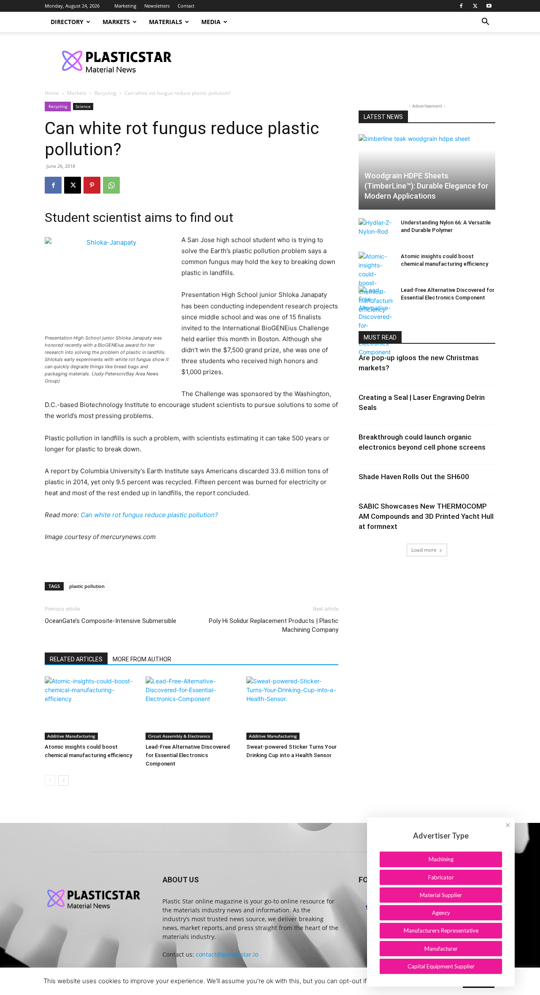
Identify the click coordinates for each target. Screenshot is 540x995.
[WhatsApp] (111, 185)
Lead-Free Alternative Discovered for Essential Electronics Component (188, 755)
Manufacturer (441, 948)
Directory (67, 22)
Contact (186, 6)
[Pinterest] (92, 185)
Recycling (105, 93)
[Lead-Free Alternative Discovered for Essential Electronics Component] (192, 708)
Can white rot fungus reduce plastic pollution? (149, 515)
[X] (475, 6)
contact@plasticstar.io (227, 954)
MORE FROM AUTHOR (142, 659)
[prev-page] (50, 780)
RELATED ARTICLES (76, 659)
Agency (441, 912)
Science (83, 106)
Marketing (125, 6)
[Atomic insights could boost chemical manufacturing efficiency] (91, 708)
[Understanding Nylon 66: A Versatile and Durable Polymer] (375, 230)
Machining (441, 859)
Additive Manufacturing (71, 736)
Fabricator (441, 877)
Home (52, 93)
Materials (165, 22)
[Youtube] (489, 6)
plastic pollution (87, 586)
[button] (485, 23)
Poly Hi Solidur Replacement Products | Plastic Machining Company (273, 625)
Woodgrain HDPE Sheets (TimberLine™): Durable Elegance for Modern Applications (426, 185)
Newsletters (157, 6)
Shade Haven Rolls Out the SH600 (414, 476)
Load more (424, 549)
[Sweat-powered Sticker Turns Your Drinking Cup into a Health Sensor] (292, 708)
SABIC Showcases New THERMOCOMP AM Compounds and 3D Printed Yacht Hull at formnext (426, 516)
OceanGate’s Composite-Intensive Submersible (110, 621)
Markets (116, 22)
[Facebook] (461, 6)
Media (211, 22)
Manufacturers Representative (441, 930)
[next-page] (63, 780)
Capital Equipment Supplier (441, 966)
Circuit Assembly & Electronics (179, 736)
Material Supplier (441, 895)
